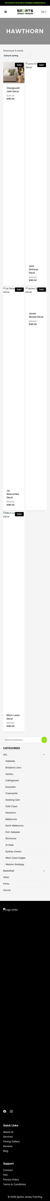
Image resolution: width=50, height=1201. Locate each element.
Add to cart (13, 103)
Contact (8, 1170)
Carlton (9, 774)
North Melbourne (14, 825)
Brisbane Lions (13, 767)
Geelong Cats (12, 799)
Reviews (7, 1146)
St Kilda (9, 845)
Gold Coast (11, 806)
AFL (5, 754)
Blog (5, 1151)
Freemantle (11, 793)
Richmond (10, 838)
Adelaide (10, 761)
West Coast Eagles (15, 858)
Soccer (7, 890)
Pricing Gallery (11, 1141)
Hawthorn (10, 812)
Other (6, 877)
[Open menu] (5, 12)
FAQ (5, 1174)
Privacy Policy (11, 1179)
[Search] (44, 740)
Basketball (8, 870)
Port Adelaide (12, 832)
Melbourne (11, 819)
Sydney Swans (13, 851)
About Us (8, 1132)
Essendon (10, 787)
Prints (6, 883)
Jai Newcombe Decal (13, 494)
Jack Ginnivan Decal (33, 269)
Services (8, 1136)
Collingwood (12, 780)
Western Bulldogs (14, 864)
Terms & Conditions (14, 1184)
